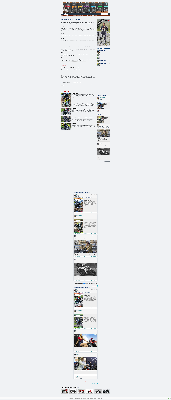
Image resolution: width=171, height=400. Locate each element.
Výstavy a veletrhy (94, 15)
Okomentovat (94, 212)
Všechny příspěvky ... (107, 161)
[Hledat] (109, 14)
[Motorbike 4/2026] (78, 119)
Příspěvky (72, 13)
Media (80, 13)
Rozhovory (87, 15)
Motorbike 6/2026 (103, 53)
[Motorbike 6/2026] (78, 104)
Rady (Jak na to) (79, 15)
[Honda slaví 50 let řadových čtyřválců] (78, 70)
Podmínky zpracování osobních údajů (81, 397)
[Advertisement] (103, 80)
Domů (62, 16)
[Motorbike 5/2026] (78, 111)
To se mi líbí (78, 212)
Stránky (84, 13)
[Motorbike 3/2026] (78, 126)
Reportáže (83, 15)
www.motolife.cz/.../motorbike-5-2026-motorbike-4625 (83, 292)
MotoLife (101, 124)
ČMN (70, 15)
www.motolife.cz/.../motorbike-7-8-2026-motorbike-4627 (84, 197)
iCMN (64, 16)
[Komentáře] (96, 194)
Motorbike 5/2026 (103, 57)
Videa (90, 15)
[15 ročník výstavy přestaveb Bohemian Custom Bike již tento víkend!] (78, 78)
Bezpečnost (67, 15)
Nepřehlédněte (74, 15)
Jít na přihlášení (94, 285)
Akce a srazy (62, 15)
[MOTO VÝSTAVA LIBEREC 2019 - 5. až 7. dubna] (78, 85)
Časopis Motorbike (102, 97)
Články (76, 13)
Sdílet (86, 212)
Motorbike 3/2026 (103, 63)
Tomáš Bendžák (78, 376)
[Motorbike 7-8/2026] (78, 96)
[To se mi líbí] (94, 194)
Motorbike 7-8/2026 (103, 50)
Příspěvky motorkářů (101, 95)
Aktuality (67, 16)
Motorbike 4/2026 (103, 60)
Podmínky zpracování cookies (90, 397)
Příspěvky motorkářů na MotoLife (81, 192)
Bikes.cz (78, 387)
